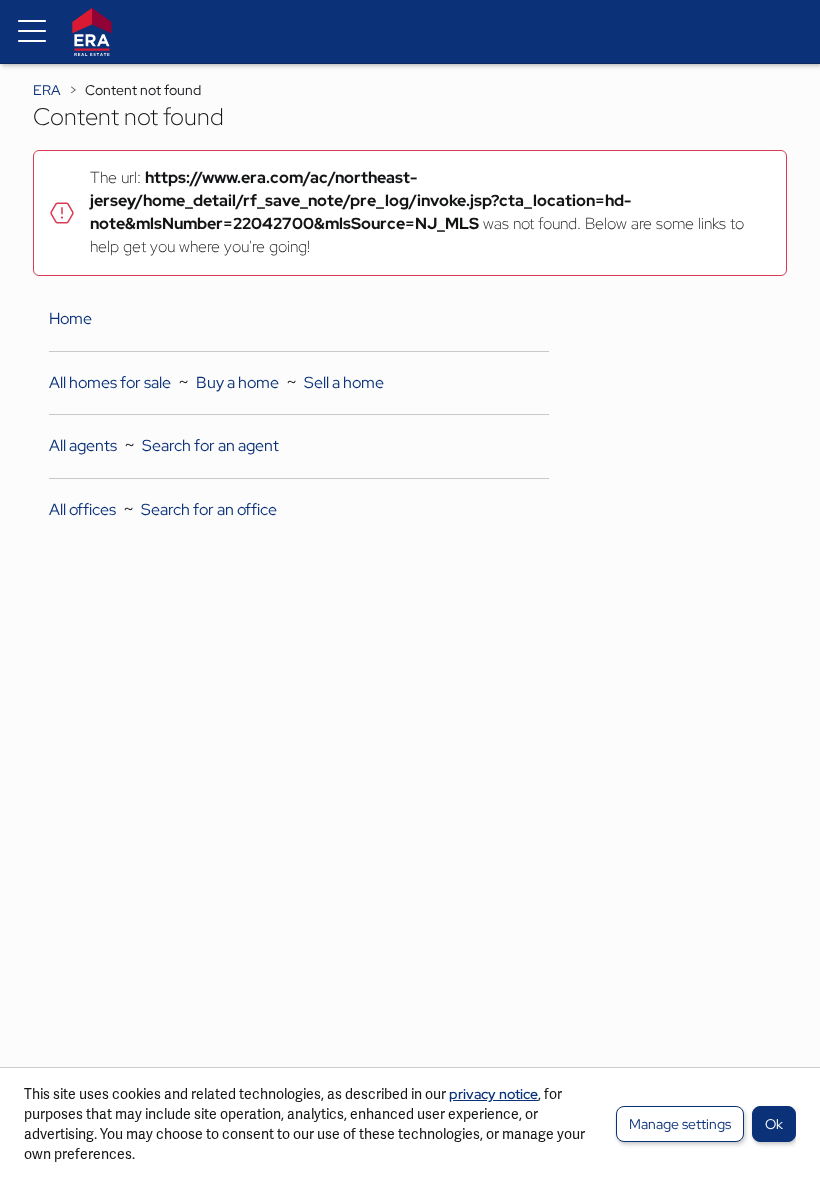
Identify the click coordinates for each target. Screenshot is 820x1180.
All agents (83, 445)
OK (774, 1124)
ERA (47, 90)
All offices (82, 509)
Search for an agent (210, 445)
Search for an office (209, 509)
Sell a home (344, 382)
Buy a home (237, 382)
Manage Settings (680, 1124)
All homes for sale (110, 382)
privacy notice (493, 1094)
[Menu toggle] (32, 32)
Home (70, 318)
